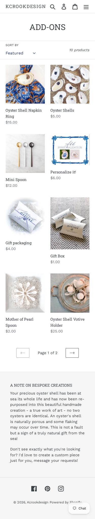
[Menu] (86, 6)
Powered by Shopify (66, 502)
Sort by (12, 45)
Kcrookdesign (26, 6)
